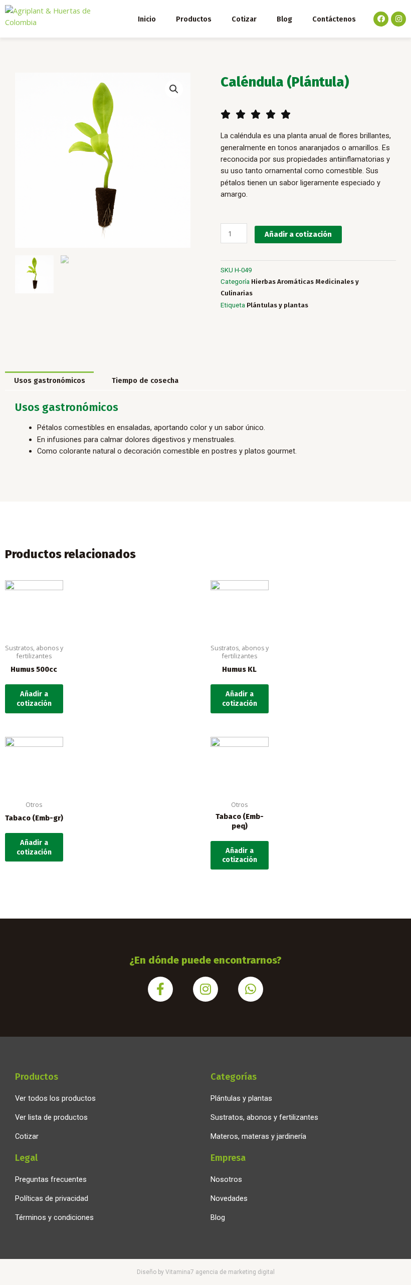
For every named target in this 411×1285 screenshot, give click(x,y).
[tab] (49, 380)
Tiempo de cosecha (145, 380)
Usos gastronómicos (49, 380)
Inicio (147, 19)
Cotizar (244, 19)
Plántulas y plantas (277, 305)
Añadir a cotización (298, 234)
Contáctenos (334, 19)
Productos (194, 19)
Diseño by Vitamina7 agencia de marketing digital (206, 1271)
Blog (284, 19)
